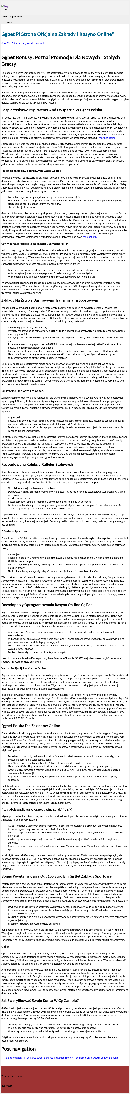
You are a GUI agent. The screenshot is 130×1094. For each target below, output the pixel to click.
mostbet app (90, 237)
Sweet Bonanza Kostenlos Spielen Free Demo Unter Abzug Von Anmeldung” (79, 1058)
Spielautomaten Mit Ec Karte (18, 1058)
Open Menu (16, 16)
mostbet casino (107, 138)
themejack (38, 43)
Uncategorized (25, 43)
